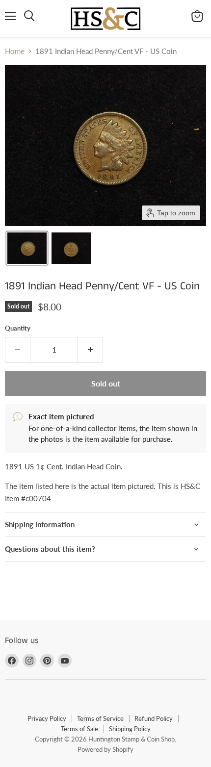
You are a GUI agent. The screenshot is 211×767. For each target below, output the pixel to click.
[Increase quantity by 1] (90, 349)
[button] (27, 248)
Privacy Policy (46, 718)
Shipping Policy (130, 729)
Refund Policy (153, 718)
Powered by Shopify (105, 749)
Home (15, 51)
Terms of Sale (79, 729)
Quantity (17, 328)
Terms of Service (100, 718)
